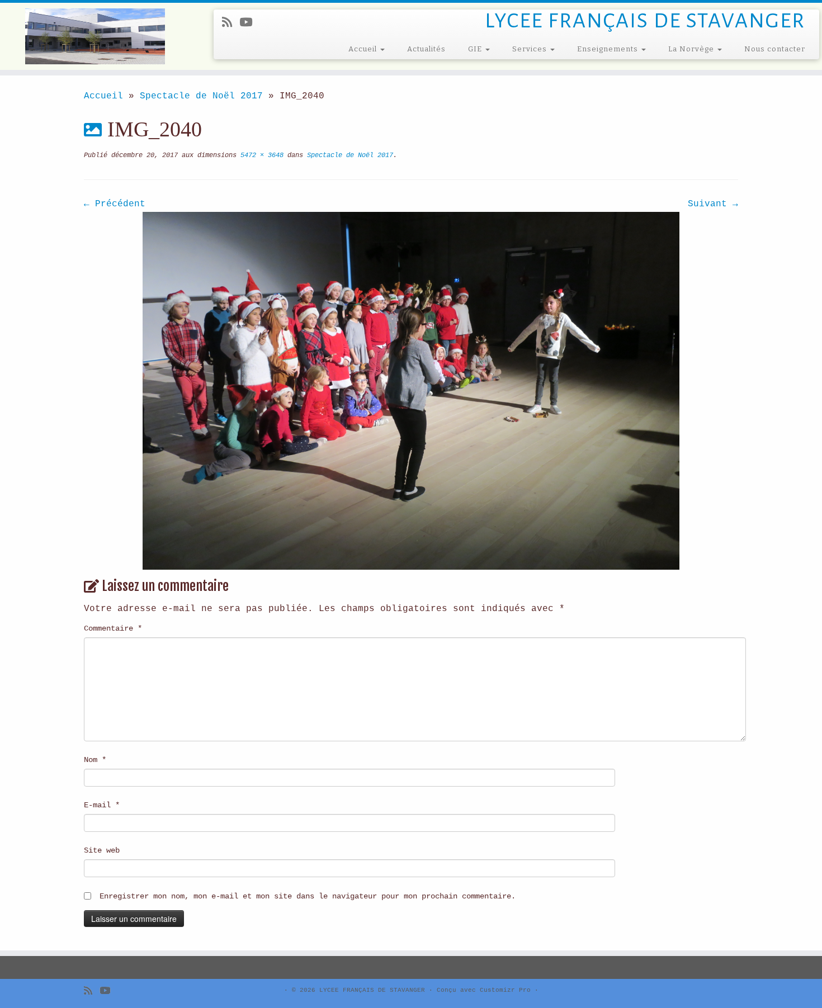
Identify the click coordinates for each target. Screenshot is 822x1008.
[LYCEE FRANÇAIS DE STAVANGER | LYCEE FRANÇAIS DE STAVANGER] (95, 36)
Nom (95, 759)
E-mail (102, 805)
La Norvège (692, 49)
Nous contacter (774, 49)
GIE (476, 49)
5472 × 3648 (260, 155)
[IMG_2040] (411, 391)
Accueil (363, 49)
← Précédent (114, 204)
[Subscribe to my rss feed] (230, 23)
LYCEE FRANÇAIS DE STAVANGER (372, 990)
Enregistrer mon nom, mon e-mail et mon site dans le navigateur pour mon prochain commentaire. (308, 896)
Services (530, 49)
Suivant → (713, 204)
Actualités (426, 49)
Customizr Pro (505, 990)
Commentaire (113, 628)
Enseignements (608, 49)
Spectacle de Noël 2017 (201, 96)
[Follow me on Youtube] (249, 23)
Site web (102, 850)
